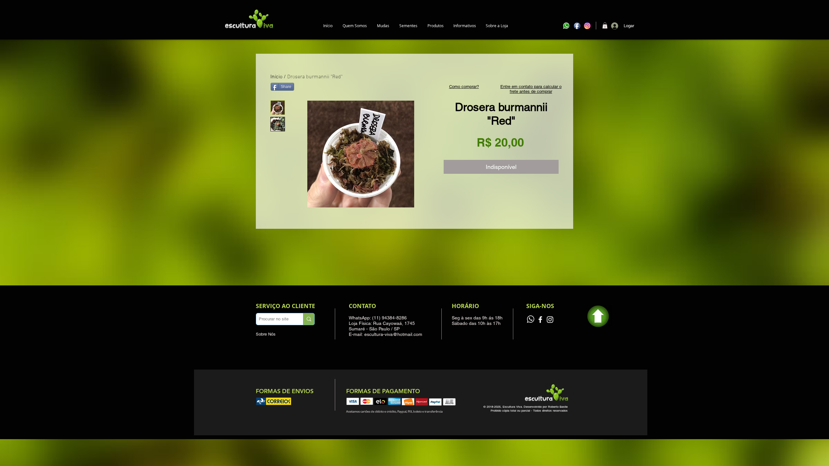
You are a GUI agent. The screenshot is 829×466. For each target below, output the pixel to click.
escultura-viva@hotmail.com (393, 334)
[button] (383, 26)
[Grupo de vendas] (530, 319)
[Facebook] (540, 319)
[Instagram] (550, 319)
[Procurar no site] (308, 319)
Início (276, 77)
